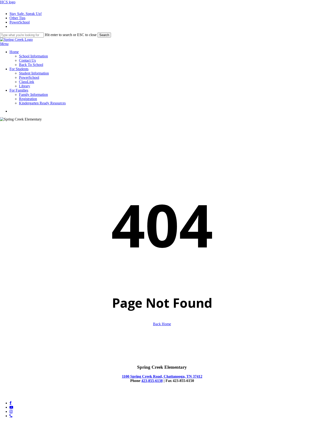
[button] (4, 44)
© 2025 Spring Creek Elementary (25, 395)
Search (104, 35)
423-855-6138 (152, 381)
